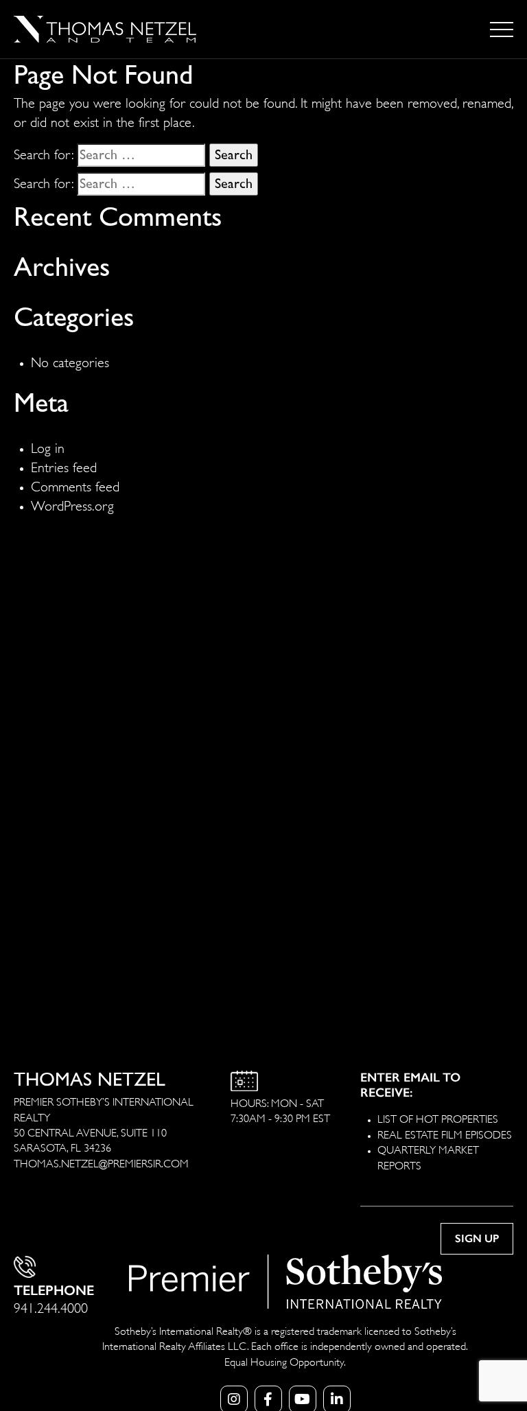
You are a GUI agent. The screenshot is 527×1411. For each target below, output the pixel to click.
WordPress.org (72, 504)
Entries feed (64, 466)
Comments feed (75, 485)
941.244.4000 (51, 1306)
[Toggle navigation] (501, 29)
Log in (48, 446)
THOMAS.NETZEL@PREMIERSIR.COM (101, 1162)
